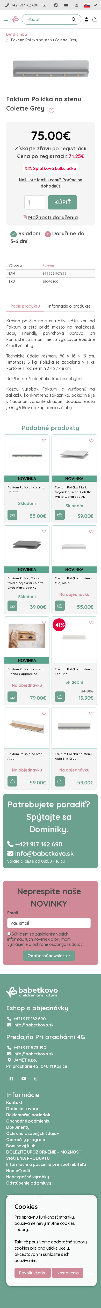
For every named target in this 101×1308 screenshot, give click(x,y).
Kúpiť (62, 202)
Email (12, 912)
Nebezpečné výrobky (27, 1176)
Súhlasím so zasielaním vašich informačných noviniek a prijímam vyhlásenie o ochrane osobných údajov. (45, 939)
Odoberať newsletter (48, 955)
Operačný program (25, 1139)
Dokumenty (18, 1127)
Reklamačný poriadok (28, 1114)
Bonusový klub (20, 1145)
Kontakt (14, 1102)
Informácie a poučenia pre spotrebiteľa (46, 1164)
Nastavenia (67, 1272)
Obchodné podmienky (28, 1121)
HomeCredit (18, 1170)
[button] (5, 19)
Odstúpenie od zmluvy (28, 1183)
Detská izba (16, 34)
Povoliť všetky (32, 1272)
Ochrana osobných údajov (32, 1133)
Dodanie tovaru (22, 1108)
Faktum (48, 265)
